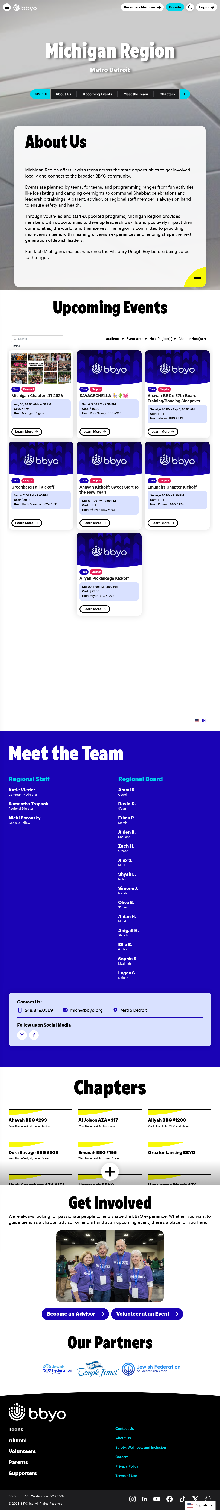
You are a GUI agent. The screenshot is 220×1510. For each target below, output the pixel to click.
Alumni (18, 1440)
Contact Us (124, 1428)
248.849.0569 (39, 1010)
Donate (175, 7)
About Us (63, 94)
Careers (121, 1457)
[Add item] (185, 94)
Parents (18, 1462)
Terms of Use (126, 1476)
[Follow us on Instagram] (22, 1035)
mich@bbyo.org (86, 1010)
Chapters (167, 94)
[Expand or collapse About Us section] (195, 277)
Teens (16, 1429)
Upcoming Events (97, 94)
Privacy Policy (126, 1466)
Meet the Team (136, 94)
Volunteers (22, 1451)
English (201, 1505)
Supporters (23, 1473)
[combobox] (200, 1505)
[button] (7, 7)
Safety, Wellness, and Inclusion (140, 1447)
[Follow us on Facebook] (34, 1035)
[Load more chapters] (110, 1172)
